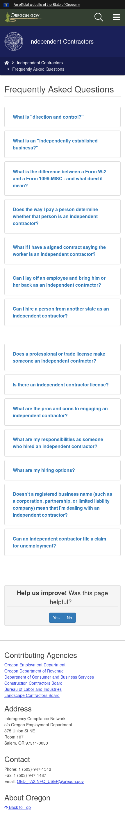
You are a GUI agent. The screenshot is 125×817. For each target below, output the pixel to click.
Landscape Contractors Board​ (32, 695)
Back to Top (19, 807)
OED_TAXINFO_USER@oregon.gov (50, 781)
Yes (56, 617)
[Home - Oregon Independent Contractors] (6, 62)
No (69, 617)
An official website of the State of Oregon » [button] (47, 4)
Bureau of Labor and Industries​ (33, 689)
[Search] (99, 17)
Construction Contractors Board (33, 683)
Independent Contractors (40, 62)
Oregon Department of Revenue (34, 671)
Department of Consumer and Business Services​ (49, 677)
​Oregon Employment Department (34, 665)
